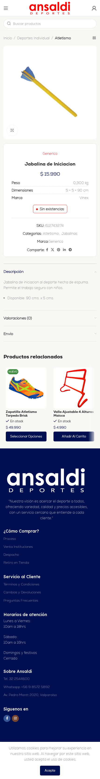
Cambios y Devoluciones (22, 592)
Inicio (7, 38)
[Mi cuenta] (94, 8)
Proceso (9, 539)
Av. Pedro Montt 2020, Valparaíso (30, 695)
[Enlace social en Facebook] (47, 250)
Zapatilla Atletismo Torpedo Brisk (21, 414)
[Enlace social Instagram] (15, 718)
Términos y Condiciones (21, 584)
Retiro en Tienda (16, 562)
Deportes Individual (33, 38)
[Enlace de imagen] (46, 480)
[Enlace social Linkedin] (64, 250)
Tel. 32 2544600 (16, 679)
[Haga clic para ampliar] (12, 130)
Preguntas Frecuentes (20, 600)
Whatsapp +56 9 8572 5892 (26, 687)
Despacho (11, 554)
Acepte (50, 770)
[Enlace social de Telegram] (70, 250)
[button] (73, 436)
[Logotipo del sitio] (50, 8)
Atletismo (63, 38)
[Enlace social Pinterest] (59, 250)
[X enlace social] (53, 250)
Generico (50, 153)
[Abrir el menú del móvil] (5, 8)
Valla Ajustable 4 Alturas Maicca (73, 414)
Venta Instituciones (18, 547)
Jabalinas (69, 233)
